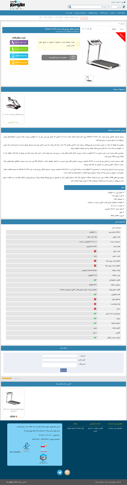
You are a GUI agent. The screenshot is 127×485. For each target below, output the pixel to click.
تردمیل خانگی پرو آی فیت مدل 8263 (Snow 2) (62, 29)
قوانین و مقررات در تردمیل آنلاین (95, 429)
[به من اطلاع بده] (90, 29)
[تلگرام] (60, 472)
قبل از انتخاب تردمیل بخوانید (75, 428)
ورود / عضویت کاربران (117, 2)
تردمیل (122, 24)
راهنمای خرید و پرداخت (115, 428)
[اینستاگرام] (67, 472)
